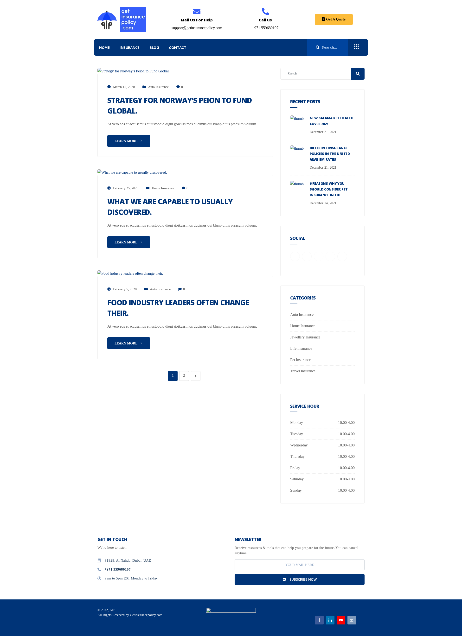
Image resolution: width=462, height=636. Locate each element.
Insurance (129, 47)
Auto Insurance (158, 87)
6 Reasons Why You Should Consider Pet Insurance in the (329, 189)
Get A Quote (336, 19)
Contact (177, 47)
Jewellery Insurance (305, 337)
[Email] (351, 620)
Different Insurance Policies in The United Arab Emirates (330, 154)
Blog (154, 47)
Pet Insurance (300, 360)
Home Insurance (163, 188)
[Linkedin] (330, 620)
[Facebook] (319, 620)
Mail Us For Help (197, 20)
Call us (265, 20)
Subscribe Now (303, 579)
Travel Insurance (302, 371)
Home (104, 47)
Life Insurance (301, 348)
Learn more (126, 141)
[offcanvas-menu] (356, 47)
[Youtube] (341, 620)
